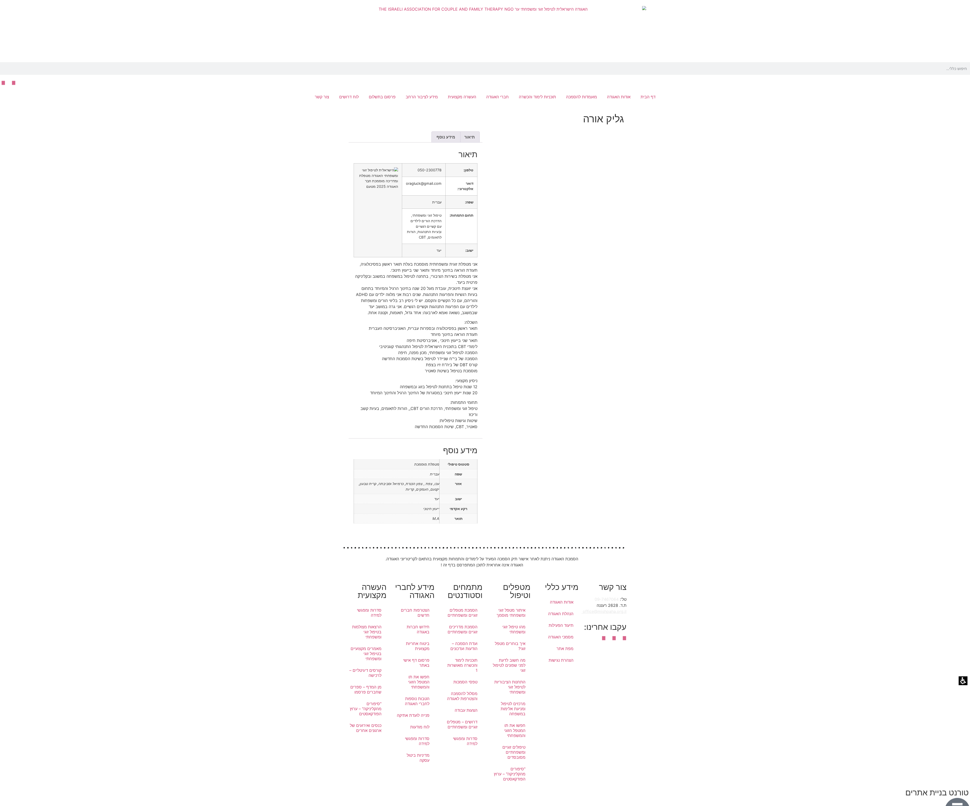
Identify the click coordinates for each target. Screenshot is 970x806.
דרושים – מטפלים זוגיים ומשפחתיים (462, 724)
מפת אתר (564, 648)
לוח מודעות (419, 726)
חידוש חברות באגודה (418, 629)
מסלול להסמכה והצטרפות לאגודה (462, 696)
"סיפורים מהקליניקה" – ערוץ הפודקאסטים (509, 773)
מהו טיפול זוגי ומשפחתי (513, 629)
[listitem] (554, 333)
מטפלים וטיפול (516, 591)
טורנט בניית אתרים (937, 792)
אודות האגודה (561, 602)
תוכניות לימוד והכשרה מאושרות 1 (462, 665)
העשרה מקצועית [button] (462, 96)
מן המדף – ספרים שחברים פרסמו (365, 689)
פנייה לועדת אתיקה (413, 715)
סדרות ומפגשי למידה (465, 741)
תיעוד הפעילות (561, 625)
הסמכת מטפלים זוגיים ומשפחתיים (462, 613)
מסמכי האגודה (560, 636)
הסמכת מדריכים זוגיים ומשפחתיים (462, 629)
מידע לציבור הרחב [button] (422, 96)
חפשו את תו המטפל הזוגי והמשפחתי (514, 730)
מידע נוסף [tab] (446, 137)
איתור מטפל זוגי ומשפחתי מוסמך (511, 613)
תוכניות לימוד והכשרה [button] (537, 96)
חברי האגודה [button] (497, 96)
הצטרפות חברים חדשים (415, 613)
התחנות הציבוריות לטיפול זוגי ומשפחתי (509, 687)
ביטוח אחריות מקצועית (417, 646)
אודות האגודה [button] (618, 96)
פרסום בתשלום (382, 96)
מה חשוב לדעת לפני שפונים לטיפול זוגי (509, 665)
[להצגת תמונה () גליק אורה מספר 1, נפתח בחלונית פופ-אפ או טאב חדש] (554, 223)
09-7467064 (607, 599)
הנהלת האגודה (560, 613)
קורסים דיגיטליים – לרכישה (365, 673)
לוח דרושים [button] (349, 96)
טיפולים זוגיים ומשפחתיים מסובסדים (513, 752)
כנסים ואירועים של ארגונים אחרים (365, 728)
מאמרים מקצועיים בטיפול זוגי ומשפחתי (366, 653)
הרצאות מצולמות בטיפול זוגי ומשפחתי (366, 631)
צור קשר (322, 96)
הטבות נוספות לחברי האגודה (417, 701)
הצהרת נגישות (561, 660)
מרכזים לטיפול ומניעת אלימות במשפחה (513, 708)
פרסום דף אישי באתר (416, 663)
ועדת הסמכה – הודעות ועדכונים (463, 646)
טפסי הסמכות (465, 681)
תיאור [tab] (469, 137)
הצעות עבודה (466, 710)
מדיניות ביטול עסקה (418, 758)
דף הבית (648, 96)
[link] (13, 83)
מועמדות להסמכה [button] (581, 96)
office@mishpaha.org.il (603, 611)
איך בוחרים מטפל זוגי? (510, 646)
